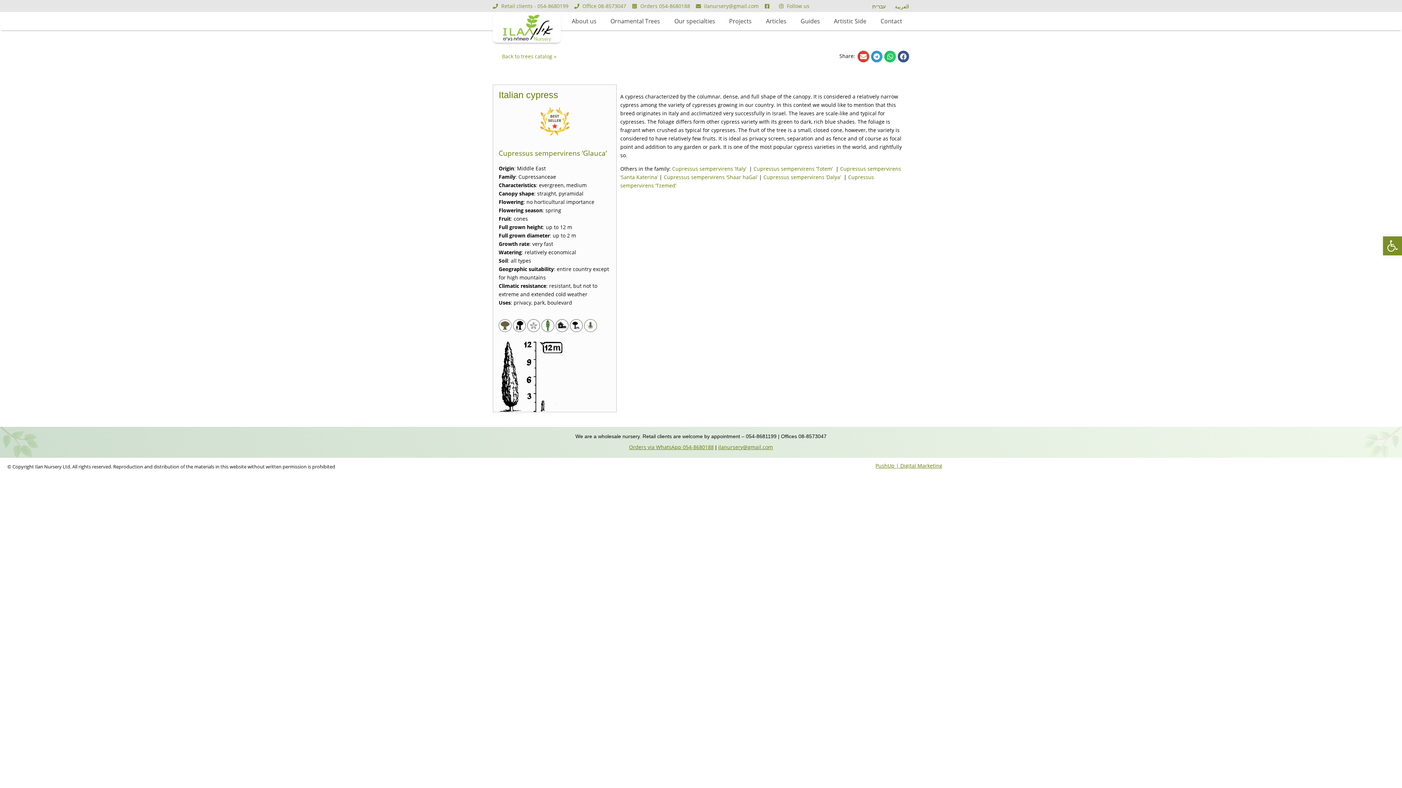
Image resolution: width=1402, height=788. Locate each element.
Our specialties (694, 21)
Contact (891, 21)
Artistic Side (850, 21)
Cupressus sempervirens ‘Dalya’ (802, 177)
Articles (776, 21)
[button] (863, 56)
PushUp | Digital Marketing (909, 465)
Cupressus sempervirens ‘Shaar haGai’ (711, 177)
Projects (740, 21)
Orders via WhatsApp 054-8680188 (671, 447)
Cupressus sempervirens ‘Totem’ (794, 168)
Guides (810, 21)
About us (584, 21)
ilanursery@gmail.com (745, 447)
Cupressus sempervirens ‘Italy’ (710, 168)
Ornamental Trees (635, 21)
